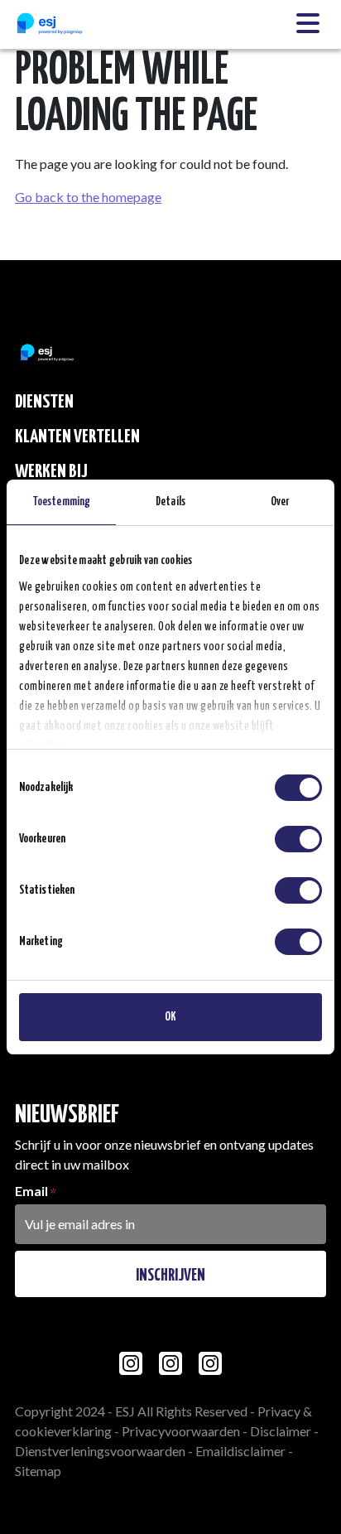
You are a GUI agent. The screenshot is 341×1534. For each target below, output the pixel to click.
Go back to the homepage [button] (88, 197)
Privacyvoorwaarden (181, 1431)
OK (170, 1017)
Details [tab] (170, 502)
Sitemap (38, 1471)
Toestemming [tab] (61, 502)
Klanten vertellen (77, 436)
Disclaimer (280, 1431)
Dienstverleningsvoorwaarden (100, 1451)
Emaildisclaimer (240, 1451)
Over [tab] (280, 502)
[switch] (298, 839)
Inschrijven (170, 1275)
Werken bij (51, 471)
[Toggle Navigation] (308, 24)
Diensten (44, 402)
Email (31, 1191)
